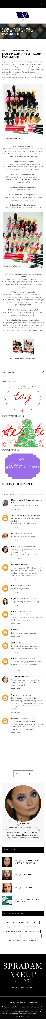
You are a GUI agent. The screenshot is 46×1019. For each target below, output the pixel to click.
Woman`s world (17, 515)
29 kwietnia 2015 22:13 (35, 677)
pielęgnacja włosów (14, 931)
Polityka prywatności (23, 988)
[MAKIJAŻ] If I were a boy (25, 874)
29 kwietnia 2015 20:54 (30, 643)
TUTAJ (4, 300)
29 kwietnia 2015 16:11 (27, 612)
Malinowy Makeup (19, 564)
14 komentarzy (24, 50)
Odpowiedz (15, 509)
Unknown (15, 611)
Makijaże (20, 922)
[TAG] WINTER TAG (10, 450)
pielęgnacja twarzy (13, 927)
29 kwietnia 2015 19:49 (27, 630)
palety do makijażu (32, 931)
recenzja (10, 922)
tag (16, 50)
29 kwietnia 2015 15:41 (25, 585)
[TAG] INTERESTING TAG (13, 416)
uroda (11, 940)
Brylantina (16, 598)
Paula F (14, 585)
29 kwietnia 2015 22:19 (23, 695)
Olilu (13, 695)
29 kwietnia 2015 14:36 (28, 546)
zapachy (16, 936)
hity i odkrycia (32, 922)
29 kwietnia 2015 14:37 (34, 565)
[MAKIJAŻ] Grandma (23, 887)
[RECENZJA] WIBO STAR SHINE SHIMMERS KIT (27, 900)
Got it (29, 1016)
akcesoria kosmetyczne (31, 936)
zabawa (11, 372)
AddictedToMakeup (19, 676)
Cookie (14, 533)
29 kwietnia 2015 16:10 (28, 598)
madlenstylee (17, 643)
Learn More (20, 1016)
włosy (7, 936)
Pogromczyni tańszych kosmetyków (28, 67)
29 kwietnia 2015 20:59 (27, 658)
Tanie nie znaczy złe (32, 927)
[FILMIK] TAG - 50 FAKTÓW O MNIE (17, 484)
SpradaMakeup (23, 969)
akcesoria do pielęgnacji (26, 940)
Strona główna (11, 28)
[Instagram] (16, 774)
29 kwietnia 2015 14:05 (32, 515)
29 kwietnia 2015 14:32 (25, 533)
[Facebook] (23, 774)
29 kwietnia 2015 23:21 (26, 718)
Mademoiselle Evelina (20, 500)
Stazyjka (14, 718)
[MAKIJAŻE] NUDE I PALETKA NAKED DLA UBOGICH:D (26, 861)
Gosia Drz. (15, 546)
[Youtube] (29, 774)
